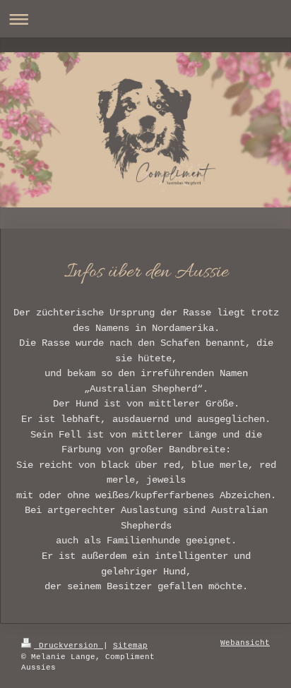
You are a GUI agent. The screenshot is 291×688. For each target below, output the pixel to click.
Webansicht (245, 643)
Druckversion (68, 645)
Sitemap (130, 645)
